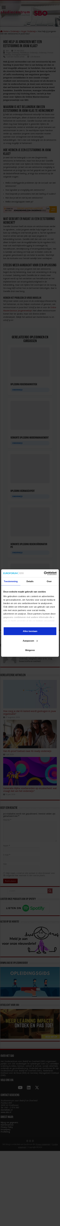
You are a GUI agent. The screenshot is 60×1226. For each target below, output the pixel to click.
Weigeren (30, 650)
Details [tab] (30, 581)
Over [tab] (49, 581)
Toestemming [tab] (11, 581)
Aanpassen (28, 640)
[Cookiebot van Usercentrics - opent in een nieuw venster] (44, 573)
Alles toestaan (30, 631)
